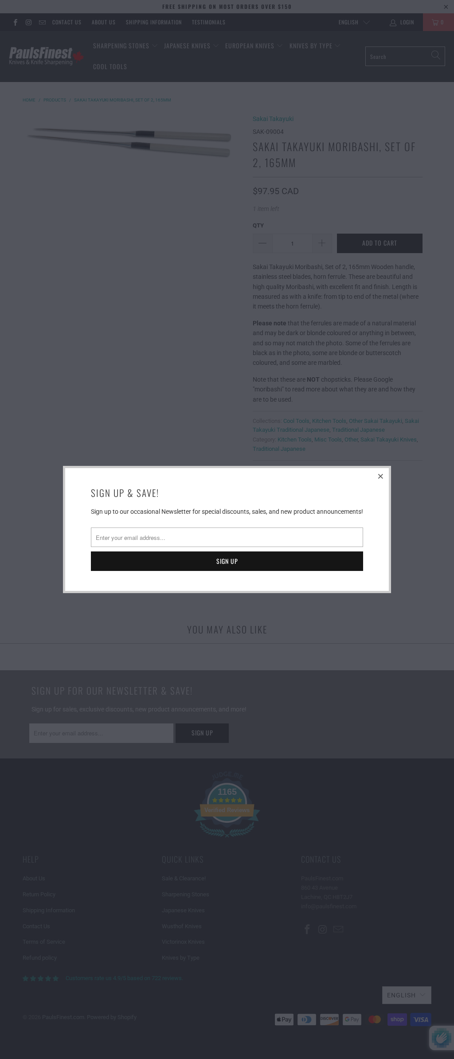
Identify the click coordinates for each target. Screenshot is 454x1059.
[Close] (381, 476)
